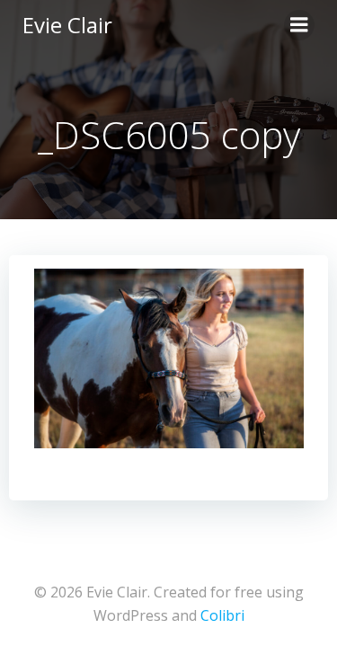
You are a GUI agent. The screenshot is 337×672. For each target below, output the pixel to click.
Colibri (222, 615)
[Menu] (299, 25)
